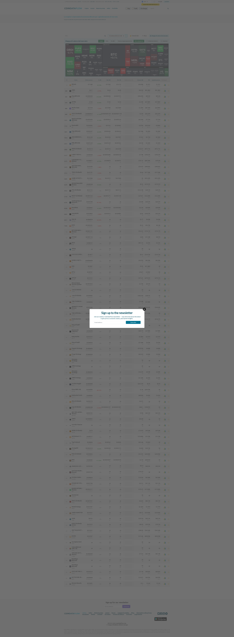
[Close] (144, 309)
